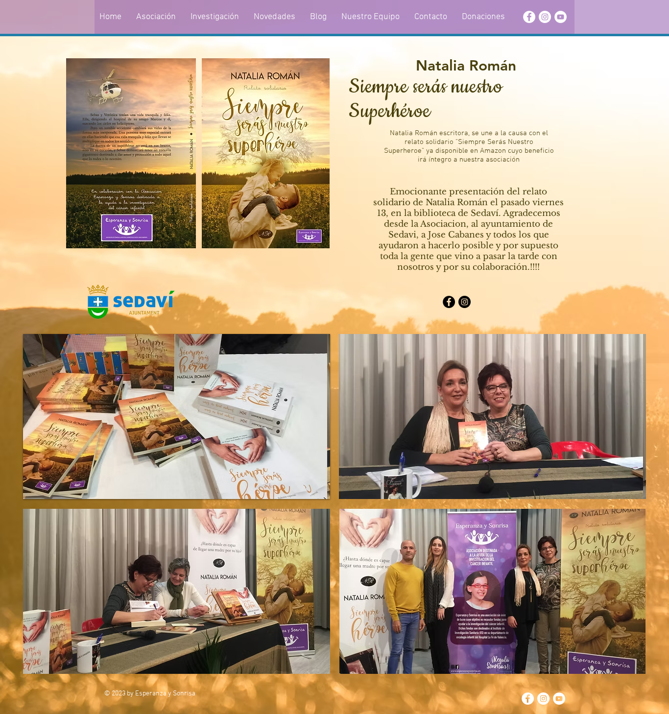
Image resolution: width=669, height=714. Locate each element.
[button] (176, 416)
